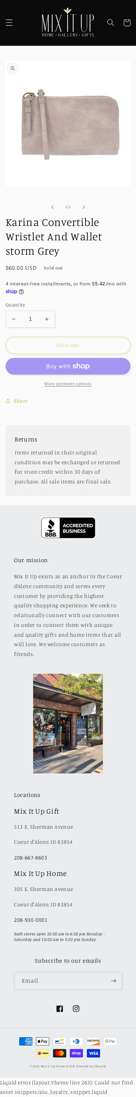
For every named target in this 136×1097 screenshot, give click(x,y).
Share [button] (21, 401)
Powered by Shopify (91, 1066)
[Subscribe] (114, 980)
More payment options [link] (68, 383)
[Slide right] (83, 207)
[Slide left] (52, 207)
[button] (9, 23)
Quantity (15, 304)
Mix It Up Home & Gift (58, 1066)
